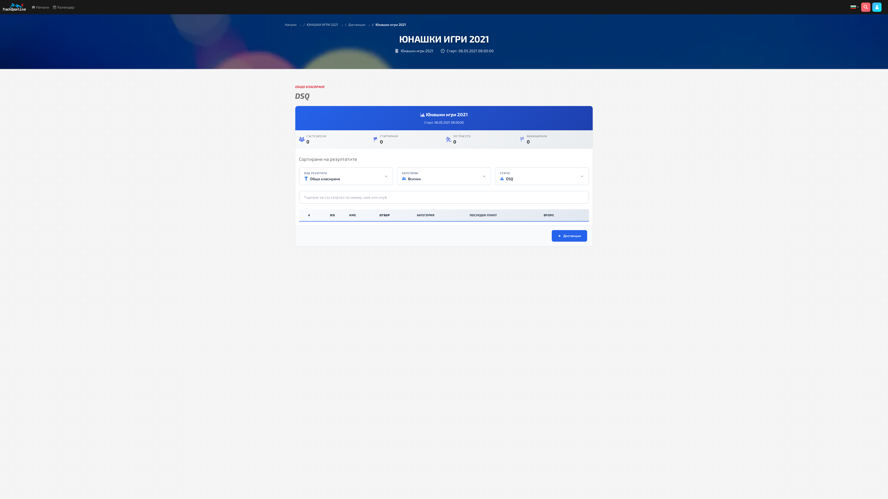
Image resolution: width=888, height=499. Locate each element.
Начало (42, 7)
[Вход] (877, 7)
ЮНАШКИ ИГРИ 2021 (322, 25)
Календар (65, 7)
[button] (854, 7)
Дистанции (356, 25)
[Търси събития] (865, 7)
